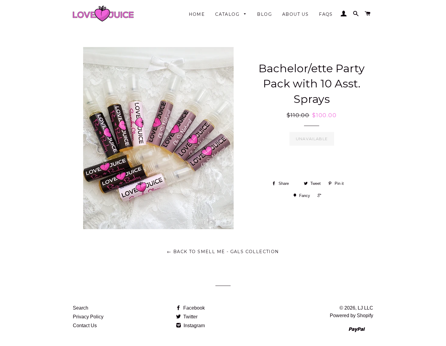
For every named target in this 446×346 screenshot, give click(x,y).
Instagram (193, 325)
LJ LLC (365, 307)
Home (197, 14)
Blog (264, 14)
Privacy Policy (88, 316)
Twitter (190, 316)
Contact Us (85, 325)
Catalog (228, 14)
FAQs (326, 14)
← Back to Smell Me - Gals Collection (223, 251)
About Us (295, 14)
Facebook (193, 307)
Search (80, 307)
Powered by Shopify (351, 315)
